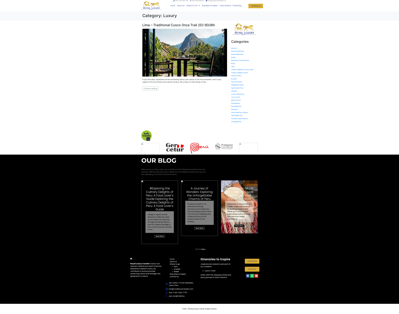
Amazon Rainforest (237, 51)
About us (173, 261)
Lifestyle (234, 91)
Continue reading (150, 88)
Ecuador (234, 79)
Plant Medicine (236, 106)
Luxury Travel (210, 271)
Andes (233, 57)
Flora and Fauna (236, 82)
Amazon (234, 48)
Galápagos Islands (237, 85)
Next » (203, 249)
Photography (235, 103)
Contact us (174, 276)
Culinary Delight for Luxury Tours (242, 69)
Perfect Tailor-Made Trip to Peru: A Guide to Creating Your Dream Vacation (239, 193)
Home (172, 259)
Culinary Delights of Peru (239, 73)
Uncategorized (236, 121)
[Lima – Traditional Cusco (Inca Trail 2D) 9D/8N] (184, 52)
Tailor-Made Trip (236, 115)
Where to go (175, 264)
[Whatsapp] (252, 276)
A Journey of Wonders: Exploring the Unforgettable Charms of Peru (199, 193)
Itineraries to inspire (178, 274)
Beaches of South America (240, 60)
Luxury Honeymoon (237, 94)
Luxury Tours (235, 97)
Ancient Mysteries (237, 54)
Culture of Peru (236, 76)
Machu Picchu (236, 100)
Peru (176, 266)
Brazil (233, 63)
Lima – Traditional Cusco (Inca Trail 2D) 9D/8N (178, 25)
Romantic (234, 109)
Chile (233, 66)
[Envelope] (256, 276)
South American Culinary (239, 112)
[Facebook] (248, 276)
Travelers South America (239, 118)
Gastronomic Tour (237, 88)
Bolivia (176, 271)
